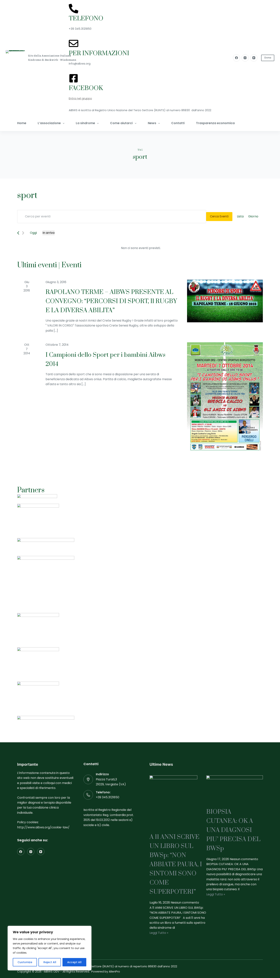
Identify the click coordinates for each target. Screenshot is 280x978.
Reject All (49, 962)
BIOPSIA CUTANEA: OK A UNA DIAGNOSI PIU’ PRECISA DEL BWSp (233, 830)
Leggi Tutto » (159, 933)
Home (21, 123)
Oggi (33, 233)
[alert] (141, 248)
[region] (49, 948)
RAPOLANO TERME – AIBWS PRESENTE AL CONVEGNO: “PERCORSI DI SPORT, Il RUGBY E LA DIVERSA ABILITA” (111, 301)
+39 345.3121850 (107, 797)
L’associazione (49, 123)
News (152, 123)
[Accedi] (261, 123)
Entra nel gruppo (80, 98)
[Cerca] (254, 123)
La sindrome (85, 123)
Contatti (178, 123)
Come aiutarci (121, 123)
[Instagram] (245, 57)
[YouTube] (254, 57)
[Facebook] (236, 57)
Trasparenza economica (215, 123)
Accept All (74, 962)
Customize (25, 962)
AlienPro (114, 971)
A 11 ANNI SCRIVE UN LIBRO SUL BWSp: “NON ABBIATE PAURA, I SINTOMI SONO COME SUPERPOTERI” (176, 864)
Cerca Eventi (219, 216)
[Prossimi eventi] (23, 233)
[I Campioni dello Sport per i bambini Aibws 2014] (225, 397)
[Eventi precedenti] (18, 233)
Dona (267, 57)
